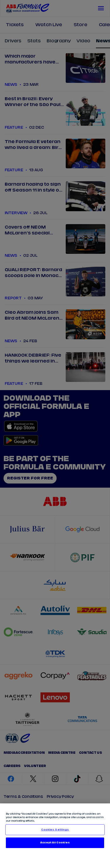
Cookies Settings (55, 830)
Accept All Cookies (55, 843)
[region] (55, 827)
